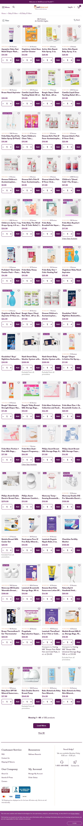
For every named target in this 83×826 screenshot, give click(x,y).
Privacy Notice (75, 813)
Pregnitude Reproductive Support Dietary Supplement (31, 633)
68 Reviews (53, 220)
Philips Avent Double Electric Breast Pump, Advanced (11, 497)
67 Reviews (33, 133)
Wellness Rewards (34, 754)
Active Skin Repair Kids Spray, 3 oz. (50, 50)
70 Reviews (73, 354)
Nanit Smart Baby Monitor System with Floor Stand (51, 358)
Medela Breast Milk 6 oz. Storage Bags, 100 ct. (71, 633)
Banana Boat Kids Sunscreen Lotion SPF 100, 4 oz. (51, 589)
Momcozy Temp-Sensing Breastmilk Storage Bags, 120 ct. (51, 497)
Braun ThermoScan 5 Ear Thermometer (11, 633)
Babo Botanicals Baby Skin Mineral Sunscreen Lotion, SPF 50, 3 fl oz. (71, 692)
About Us (5, 774)
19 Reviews (73, 493)
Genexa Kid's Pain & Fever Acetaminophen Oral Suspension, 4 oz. (31, 181)
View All (41, 733)
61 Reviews (13, 403)
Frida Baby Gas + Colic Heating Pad (49, 271)
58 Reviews (53, 688)
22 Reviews (33, 220)
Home (4, 13)
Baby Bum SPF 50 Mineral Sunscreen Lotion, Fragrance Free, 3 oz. (9, 692)
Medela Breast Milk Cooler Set (10, 540)
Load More (41, 726)
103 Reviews (53, 267)
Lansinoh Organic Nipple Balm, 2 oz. (49, 540)
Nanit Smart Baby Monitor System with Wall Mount (30, 358)
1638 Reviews (34, 688)
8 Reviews (53, 133)
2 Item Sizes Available (29, 465)
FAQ (3, 754)
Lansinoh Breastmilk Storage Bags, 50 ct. (30, 589)
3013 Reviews (34, 90)
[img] (11, 47)
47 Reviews (13, 537)
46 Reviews (73, 629)
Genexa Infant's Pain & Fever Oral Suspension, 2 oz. (50, 181)
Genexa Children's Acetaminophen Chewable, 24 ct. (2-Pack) (51, 315)
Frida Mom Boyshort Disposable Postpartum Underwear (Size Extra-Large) (70, 224)
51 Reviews (73, 585)
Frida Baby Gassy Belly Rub (29, 271)
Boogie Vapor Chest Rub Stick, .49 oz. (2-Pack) (31, 315)
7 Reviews (53, 311)
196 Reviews (73, 220)
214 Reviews (13, 47)
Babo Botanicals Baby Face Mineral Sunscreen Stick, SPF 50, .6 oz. (51, 692)
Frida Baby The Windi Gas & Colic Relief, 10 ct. (31, 224)
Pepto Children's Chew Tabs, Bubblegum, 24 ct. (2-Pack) (31, 137)
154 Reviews (13, 629)
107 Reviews (33, 267)
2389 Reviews (74, 177)
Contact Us (6, 758)
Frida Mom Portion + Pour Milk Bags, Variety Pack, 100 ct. (10, 450)
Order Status (32, 778)
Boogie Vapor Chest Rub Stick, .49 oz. (50, 94)
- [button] (3, 60)
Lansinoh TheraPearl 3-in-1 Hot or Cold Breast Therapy (51, 633)
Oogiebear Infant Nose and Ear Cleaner (31, 50)
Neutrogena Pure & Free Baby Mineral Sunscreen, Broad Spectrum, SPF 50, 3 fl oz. (31, 540)
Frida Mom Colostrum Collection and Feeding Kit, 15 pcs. (51, 407)
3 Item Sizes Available (69, 239)
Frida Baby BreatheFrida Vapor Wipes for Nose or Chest (50, 224)
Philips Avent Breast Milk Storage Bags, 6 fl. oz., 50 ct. (50, 450)
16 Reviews (53, 537)
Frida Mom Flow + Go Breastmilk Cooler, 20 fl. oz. (71, 407)
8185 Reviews (14, 220)
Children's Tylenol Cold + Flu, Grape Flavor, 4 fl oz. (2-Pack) (69, 181)
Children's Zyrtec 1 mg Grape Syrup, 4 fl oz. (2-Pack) (11, 224)
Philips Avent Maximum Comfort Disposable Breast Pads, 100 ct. (30, 497)
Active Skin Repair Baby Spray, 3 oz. (70, 50)
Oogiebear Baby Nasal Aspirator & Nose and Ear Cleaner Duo (11, 315)
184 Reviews (13, 90)
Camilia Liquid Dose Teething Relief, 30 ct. (31, 94)
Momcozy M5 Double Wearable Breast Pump (10, 589)
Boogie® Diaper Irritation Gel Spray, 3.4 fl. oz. (70, 358)
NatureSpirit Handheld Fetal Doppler (68, 589)
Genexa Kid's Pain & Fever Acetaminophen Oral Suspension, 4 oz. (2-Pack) (51, 137)
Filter (7, 21)
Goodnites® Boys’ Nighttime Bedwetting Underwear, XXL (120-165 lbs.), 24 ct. (11, 358)
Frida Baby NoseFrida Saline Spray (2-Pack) (11, 137)
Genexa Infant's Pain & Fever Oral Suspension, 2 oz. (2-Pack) (71, 137)
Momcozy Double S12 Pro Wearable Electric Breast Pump (71, 497)
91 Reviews (13, 267)
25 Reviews (33, 311)
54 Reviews (33, 403)
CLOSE (75, 823)
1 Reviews (32, 446)
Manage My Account (35, 774)
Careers (4, 781)
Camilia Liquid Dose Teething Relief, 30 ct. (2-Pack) (71, 94)
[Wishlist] (18, 26)
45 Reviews (53, 585)
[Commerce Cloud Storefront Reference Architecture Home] (41, 7)
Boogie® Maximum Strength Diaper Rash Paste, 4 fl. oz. (11, 407)
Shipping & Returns (8, 762)
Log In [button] (71, 7)
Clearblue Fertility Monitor (70, 540)
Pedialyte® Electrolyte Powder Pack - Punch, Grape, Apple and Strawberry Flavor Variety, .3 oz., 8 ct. (11, 271)
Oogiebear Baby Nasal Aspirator (71, 271)
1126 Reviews (13, 585)
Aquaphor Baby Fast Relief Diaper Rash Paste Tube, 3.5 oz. (10, 50)
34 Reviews (33, 47)
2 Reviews (73, 267)
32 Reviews (33, 629)
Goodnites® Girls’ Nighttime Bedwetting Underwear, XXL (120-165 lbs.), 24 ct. (71, 315)
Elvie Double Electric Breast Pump (30, 692)
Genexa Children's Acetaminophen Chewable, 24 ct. (9, 181)
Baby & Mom (13, 13)
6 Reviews (73, 133)
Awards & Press (7, 778)
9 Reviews (53, 47)
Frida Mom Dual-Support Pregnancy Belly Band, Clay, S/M (31, 450)
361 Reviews (33, 537)
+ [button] (11, 60)
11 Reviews (53, 90)
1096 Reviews (14, 133)
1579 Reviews (54, 629)
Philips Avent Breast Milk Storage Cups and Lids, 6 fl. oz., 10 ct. (70, 450)
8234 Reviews (34, 585)
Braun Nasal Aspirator (11, 93)
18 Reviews (13, 688)
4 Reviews (73, 47)
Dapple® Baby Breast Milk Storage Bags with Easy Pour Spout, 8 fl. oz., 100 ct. (31, 407)
